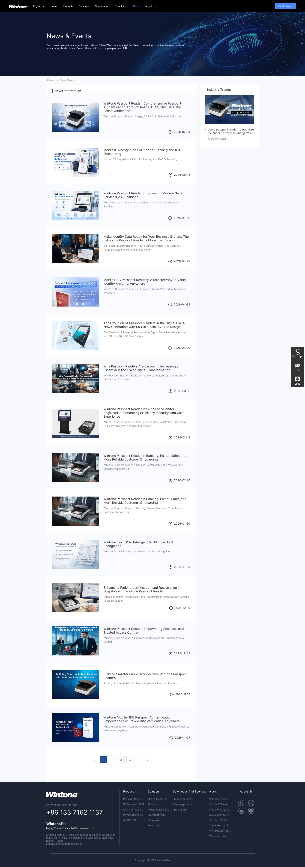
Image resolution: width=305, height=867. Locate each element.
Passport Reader (132, 798)
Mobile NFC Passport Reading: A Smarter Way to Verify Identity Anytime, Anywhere (220, 820)
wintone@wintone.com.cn (67, 843)
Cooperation (102, 6)
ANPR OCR (129, 820)
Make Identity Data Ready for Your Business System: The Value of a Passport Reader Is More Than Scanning (220, 814)
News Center (67, 80)
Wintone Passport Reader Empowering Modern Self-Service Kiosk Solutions (220, 809)
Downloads (121, 6)
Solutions (84, 6)
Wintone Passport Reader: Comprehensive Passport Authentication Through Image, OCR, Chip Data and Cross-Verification (220, 798)
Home (53, 6)
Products (68, 6)
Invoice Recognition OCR (133, 814)
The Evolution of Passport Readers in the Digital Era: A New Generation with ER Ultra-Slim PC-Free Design (220, 825)
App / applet (180, 809)
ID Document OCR (133, 804)
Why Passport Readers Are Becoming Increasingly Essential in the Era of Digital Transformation (220, 830)
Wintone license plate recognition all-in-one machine (220, 836)
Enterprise (154, 825)
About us (150, 6)
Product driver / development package (183, 798)
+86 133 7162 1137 (74, 812)
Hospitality (154, 820)
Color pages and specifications (183, 804)
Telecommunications (158, 809)
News (136, 6)
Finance (152, 804)
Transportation (156, 814)
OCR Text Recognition (133, 809)
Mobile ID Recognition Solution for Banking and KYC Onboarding (220, 804)
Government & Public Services (158, 798)
